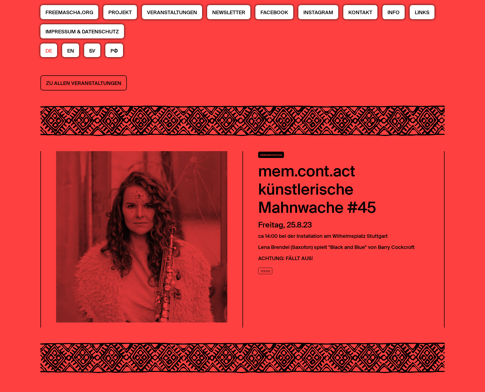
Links (422, 12)
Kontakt (360, 12)
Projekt (120, 12)
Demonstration (271, 155)
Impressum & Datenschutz (82, 31)
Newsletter (228, 12)
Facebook (274, 12)
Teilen (265, 271)
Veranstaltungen (172, 12)
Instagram (318, 12)
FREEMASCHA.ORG (69, 12)
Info (393, 12)
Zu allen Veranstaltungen (83, 83)
